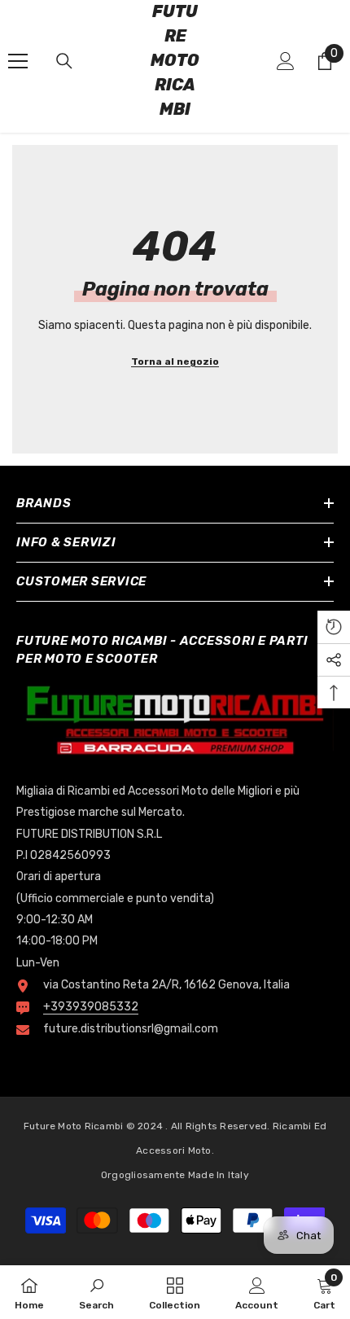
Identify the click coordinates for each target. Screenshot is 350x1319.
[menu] (18, 61)
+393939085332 (90, 1007)
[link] (96, 1292)
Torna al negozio (175, 361)
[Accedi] (286, 61)
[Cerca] (64, 61)
